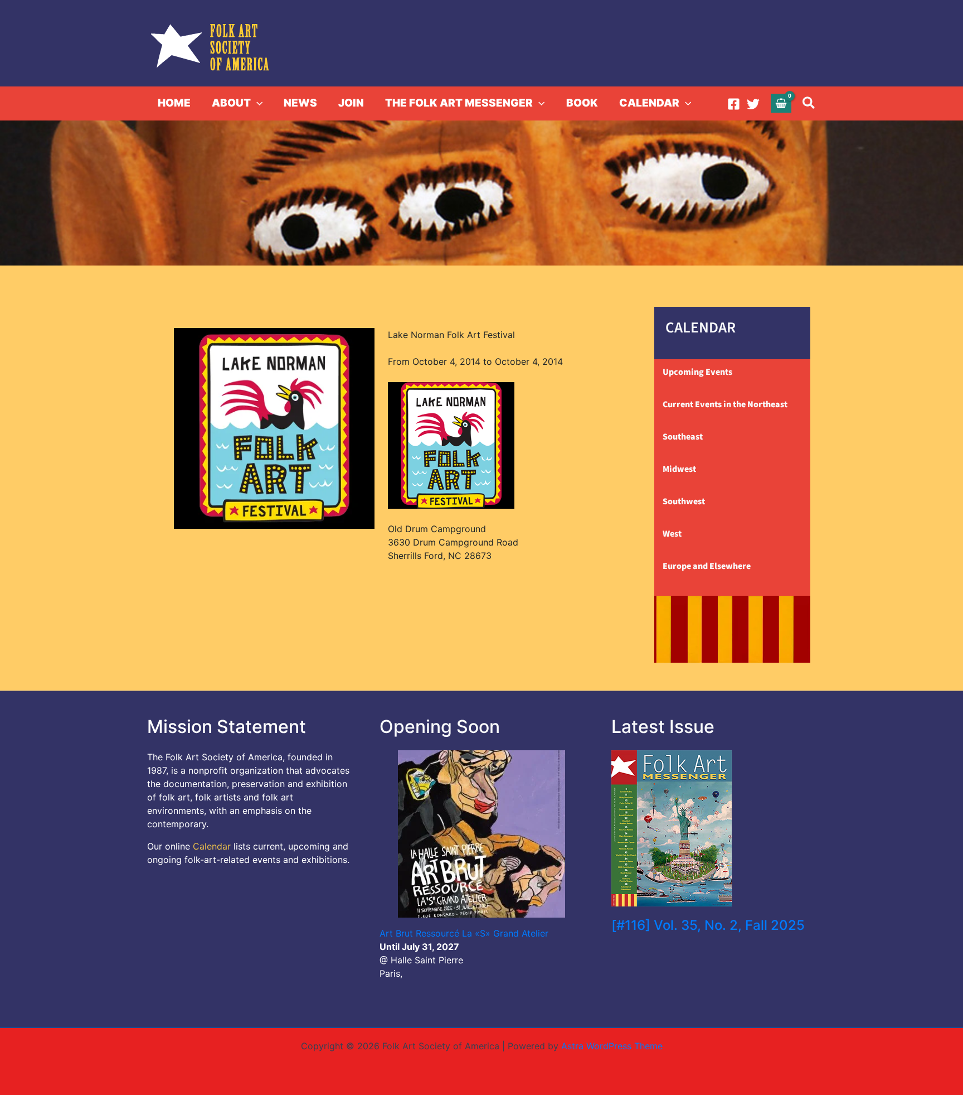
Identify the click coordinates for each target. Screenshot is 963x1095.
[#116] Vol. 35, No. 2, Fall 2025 (708, 925)
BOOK (582, 103)
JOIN (351, 103)
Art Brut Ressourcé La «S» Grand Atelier (464, 933)
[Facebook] (733, 104)
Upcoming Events (697, 372)
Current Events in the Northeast (725, 404)
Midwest (679, 469)
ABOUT (231, 103)
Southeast (683, 437)
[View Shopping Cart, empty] (781, 103)
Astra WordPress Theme (612, 1045)
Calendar (212, 846)
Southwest (684, 501)
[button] (256, 103)
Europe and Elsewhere (707, 566)
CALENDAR (649, 103)
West (672, 534)
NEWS (300, 103)
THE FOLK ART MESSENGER (459, 103)
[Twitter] (753, 104)
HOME (174, 103)
